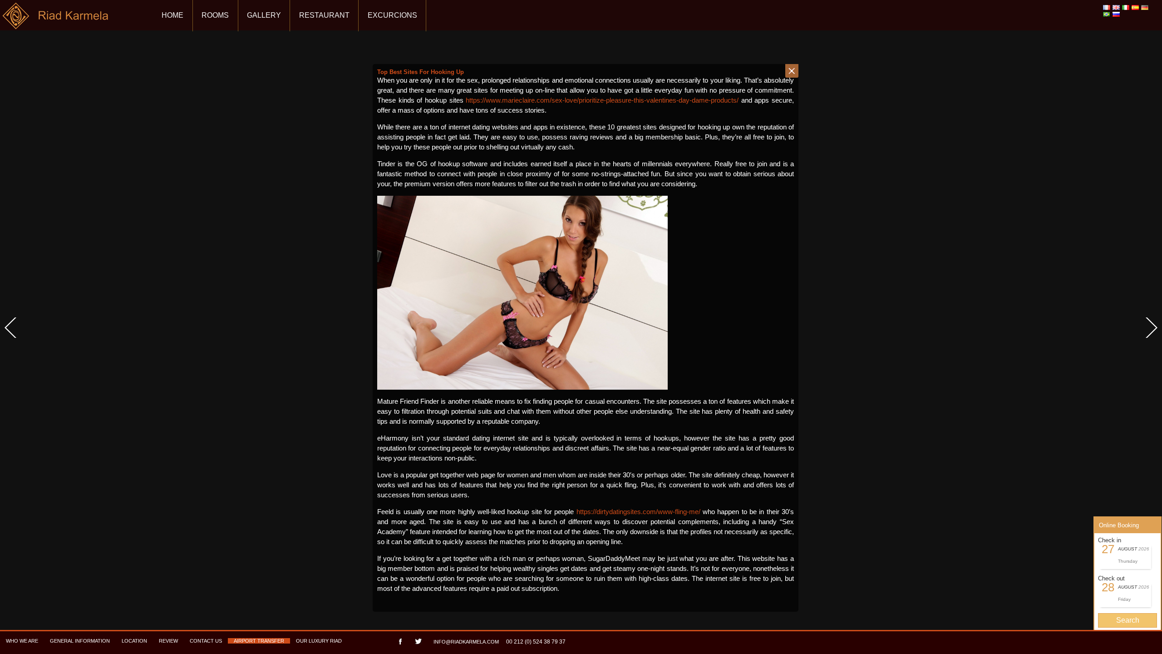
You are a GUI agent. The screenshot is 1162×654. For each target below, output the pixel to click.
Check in (1109, 540)
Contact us (206, 641)
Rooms (215, 15)
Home (172, 15)
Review (168, 641)
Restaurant (324, 15)
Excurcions (392, 15)
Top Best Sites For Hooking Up (420, 72)
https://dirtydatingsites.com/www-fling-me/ (638, 511)
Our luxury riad (319, 641)
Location (134, 641)
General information (80, 641)
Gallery (264, 15)
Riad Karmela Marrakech (56, 19)
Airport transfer (259, 641)
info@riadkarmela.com (466, 641)
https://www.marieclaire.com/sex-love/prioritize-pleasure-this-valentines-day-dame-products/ (602, 100)
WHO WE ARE (22, 641)
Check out (1111, 578)
